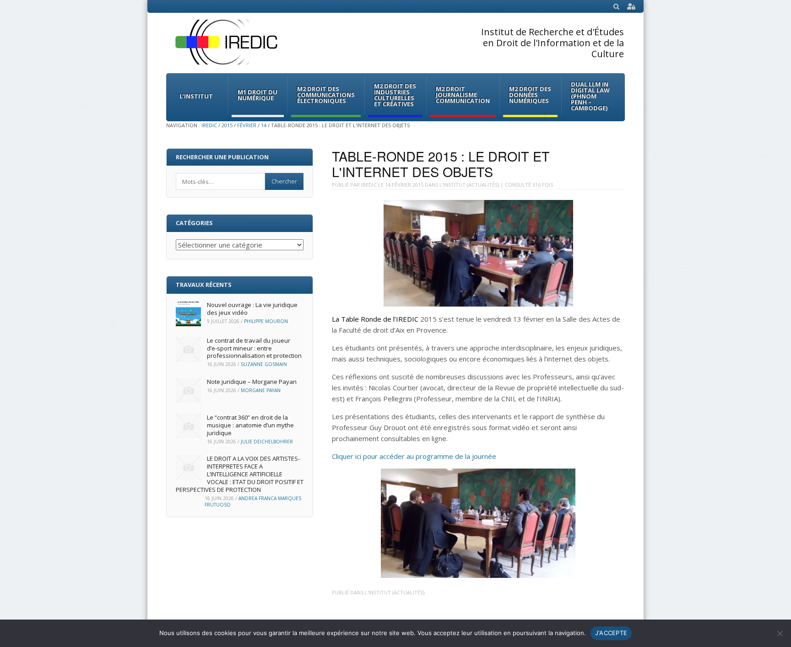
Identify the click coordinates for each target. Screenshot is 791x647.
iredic (369, 184)
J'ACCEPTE (611, 632)
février (246, 125)
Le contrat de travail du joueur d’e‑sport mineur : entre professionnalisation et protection (254, 348)
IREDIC (209, 125)
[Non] (779, 633)
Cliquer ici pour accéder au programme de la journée (414, 456)
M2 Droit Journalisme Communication (463, 95)
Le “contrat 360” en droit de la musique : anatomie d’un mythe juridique (250, 425)
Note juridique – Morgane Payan (252, 381)
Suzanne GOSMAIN (264, 364)
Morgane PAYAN (261, 390)
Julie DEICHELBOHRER (267, 441)
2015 (227, 125)
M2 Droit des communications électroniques (326, 95)
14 (263, 125)
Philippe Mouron (266, 321)
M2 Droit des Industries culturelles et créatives (395, 95)
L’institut (196, 96)
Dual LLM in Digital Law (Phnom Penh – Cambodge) (590, 96)
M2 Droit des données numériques (530, 95)
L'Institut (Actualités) (469, 184)
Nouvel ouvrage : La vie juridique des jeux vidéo (252, 309)
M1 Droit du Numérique (257, 95)
